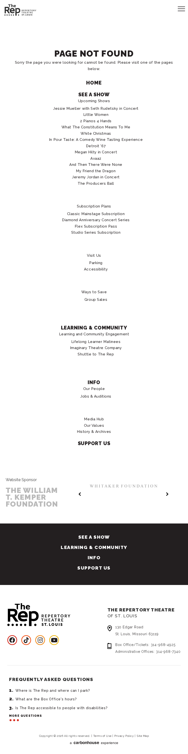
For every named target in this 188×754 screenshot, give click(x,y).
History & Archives (94, 431)
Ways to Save (94, 292)
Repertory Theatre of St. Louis (16, 9)
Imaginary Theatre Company (96, 348)
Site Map (143, 736)
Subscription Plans (94, 206)
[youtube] (54, 640)
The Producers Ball (96, 183)
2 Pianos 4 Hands (96, 121)
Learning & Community (94, 328)
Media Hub (94, 419)
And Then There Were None (95, 164)
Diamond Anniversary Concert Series (96, 220)
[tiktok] (26, 640)
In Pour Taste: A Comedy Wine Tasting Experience (96, 139)
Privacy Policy (124, 736)
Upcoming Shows (94, 101)
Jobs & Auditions (95, 396)
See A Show (94, 94)
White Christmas (96, 133)
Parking (96, 263)
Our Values (94, 425)
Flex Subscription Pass (96, 226)
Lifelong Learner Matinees (96, 342)
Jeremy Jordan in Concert (95, 177)
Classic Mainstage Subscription (96, 214)
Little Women (96, 114)
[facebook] (12, 640)
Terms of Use (102, 736)
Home (94, 83)
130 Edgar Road (137, 630)
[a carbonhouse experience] (94, 743)
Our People (94, 389)
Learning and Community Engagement (94, 334)
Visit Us (94, 255)
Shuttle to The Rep (96, 354)
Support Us (94, 443)
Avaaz (95, 158)
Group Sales (95, 299)
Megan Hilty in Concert (96, 152)
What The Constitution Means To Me (95, 127)
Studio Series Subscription (96, 232)
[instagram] (40, 640)
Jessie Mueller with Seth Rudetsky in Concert (96, 108)
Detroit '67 (96, 146)
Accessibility (96, 269)
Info (94, 382)
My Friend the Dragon (96, 171)
